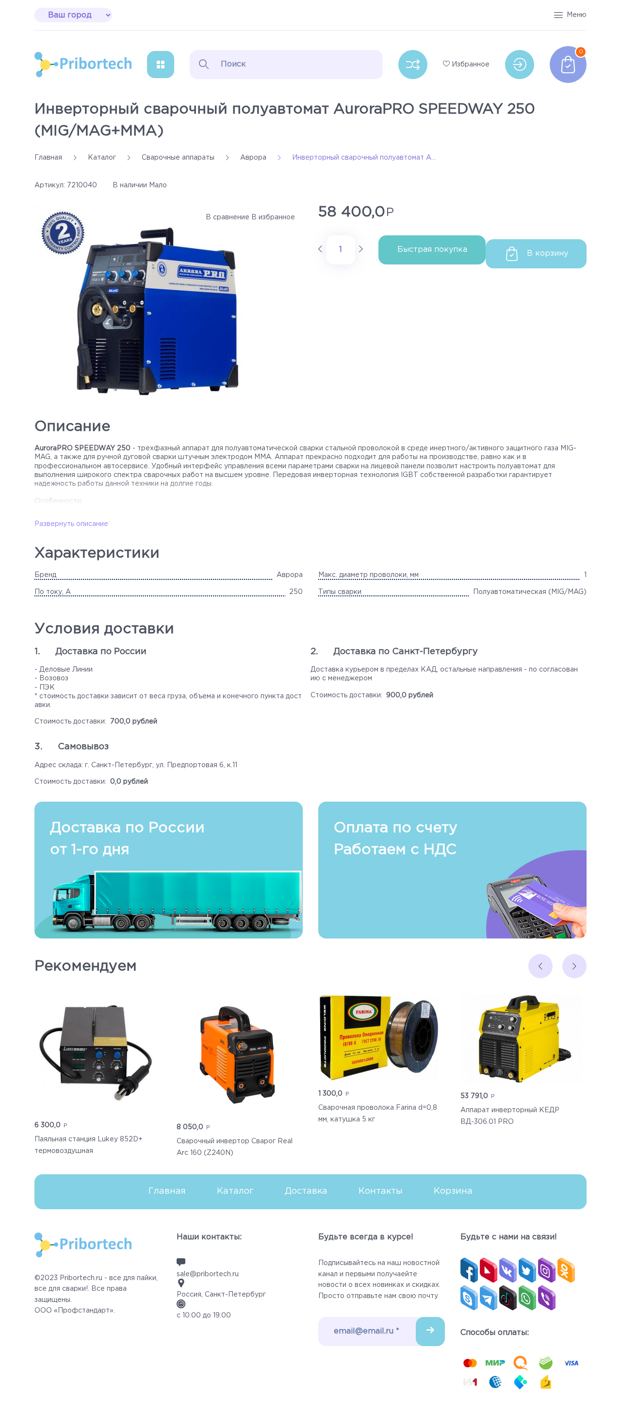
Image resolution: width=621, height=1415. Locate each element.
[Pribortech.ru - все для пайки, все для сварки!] (82, 64)
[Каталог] (160, 64)
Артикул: (49, 185)
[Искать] (204, 64)
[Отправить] (430, 1331)
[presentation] (540, 966)
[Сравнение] (412, 64)
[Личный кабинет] (519, 64)
